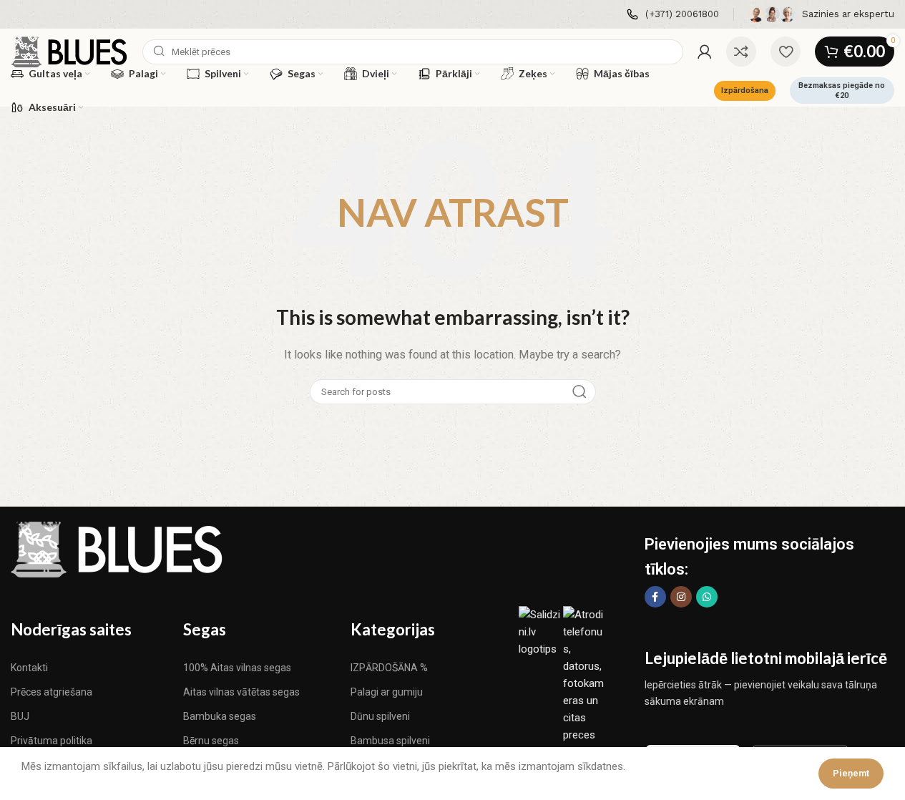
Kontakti (29, 667)
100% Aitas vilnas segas (237, 667)
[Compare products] (741, 51)
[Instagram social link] (681, 597)
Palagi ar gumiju (387, 692)
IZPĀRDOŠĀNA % (389, 667)
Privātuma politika (51, 740)
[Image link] (118, 548)
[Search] (579, 391)
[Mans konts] (704, 51)
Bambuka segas (219, 716)
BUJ (20, 716)
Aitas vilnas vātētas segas (241, 692)
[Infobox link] (673, 15)
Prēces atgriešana (51, 692)
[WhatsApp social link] (707, 597)
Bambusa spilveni (390, 740)
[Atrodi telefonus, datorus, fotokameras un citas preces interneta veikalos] (585, 691)
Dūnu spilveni (380, 716)
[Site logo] (69, 50)
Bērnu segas (211, 740)
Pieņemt (851, 773)
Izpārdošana (744, 90)
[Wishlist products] (785, 51)
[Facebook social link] (655, 597)
